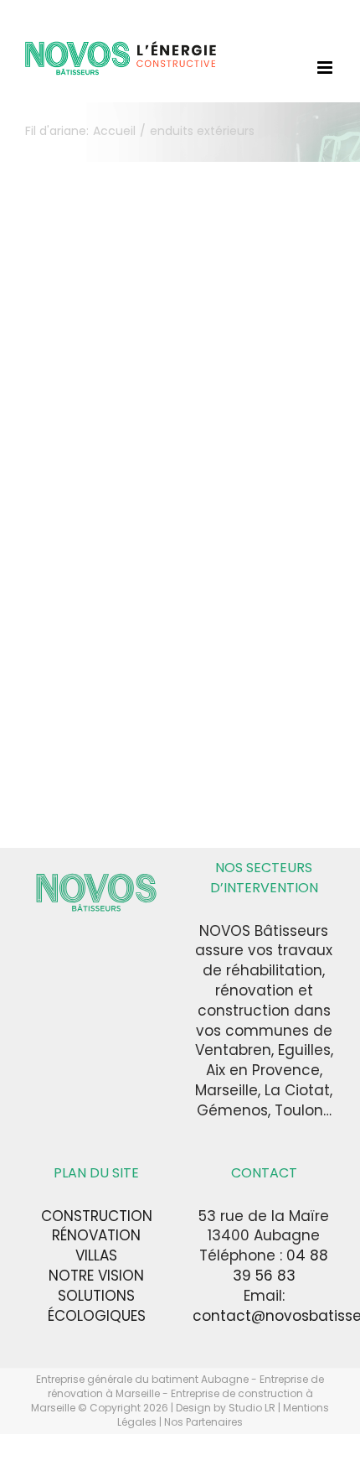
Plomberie (57, 486)
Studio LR (252, 1408)
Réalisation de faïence (96, 556)
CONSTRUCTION (96, 1216)
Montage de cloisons (91, 451)
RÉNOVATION (96, 1235)
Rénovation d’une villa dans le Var (99, 336)
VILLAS (96, 1255)
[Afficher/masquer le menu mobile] (326, 67)
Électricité (112, 398)
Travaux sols (125, 680)
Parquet (51, 468)
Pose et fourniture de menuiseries (83, 521)
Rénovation (61, 574)
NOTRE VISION (96, 1276)
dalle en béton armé (90, 363)
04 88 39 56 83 (281, 1265)
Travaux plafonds (71, 671)
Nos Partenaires (203, 1422)
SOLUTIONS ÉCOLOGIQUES (97, 1306)
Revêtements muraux (94, 627)
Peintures (111, 468)
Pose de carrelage (86, 494)
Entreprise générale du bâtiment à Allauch (96, 424)
